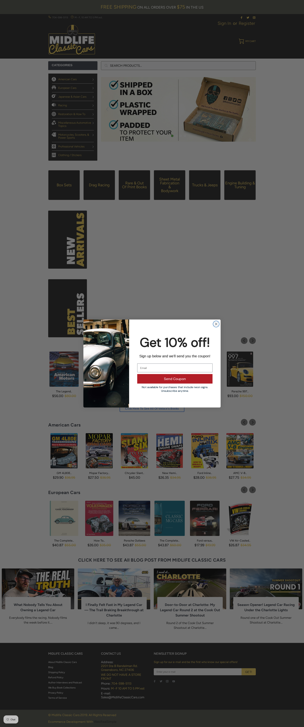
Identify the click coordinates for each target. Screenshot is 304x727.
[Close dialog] (216, 324)
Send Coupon (175, 379)
